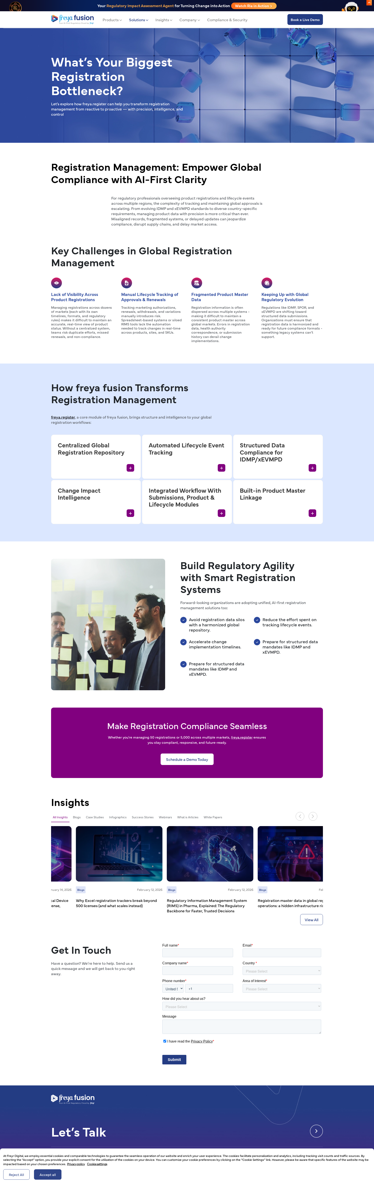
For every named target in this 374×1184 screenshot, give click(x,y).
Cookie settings (97, 1164)
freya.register (63, 417)
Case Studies (95, 817)
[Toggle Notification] (369, 2)
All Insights (60, 817)
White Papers (213, 817)
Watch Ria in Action (252, 5)
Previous (300, 816)
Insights (162, 19)
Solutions (137, 19)
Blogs (77, 817)
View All (311, 919)
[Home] (72, 20)
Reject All (16, 1174)
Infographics (118, 817)
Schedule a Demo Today (187, 759)
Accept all (48, 1174)
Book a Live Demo (305, 19)
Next (313, 816)
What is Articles (187, 817)
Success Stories (143, 817)
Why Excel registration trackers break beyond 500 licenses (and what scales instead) (91, 903)
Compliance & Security (227, 19)
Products (111, 19)
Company (188, 19)
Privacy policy (76, 1164)
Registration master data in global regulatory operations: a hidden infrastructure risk (272, 903)
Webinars (165, 817)
